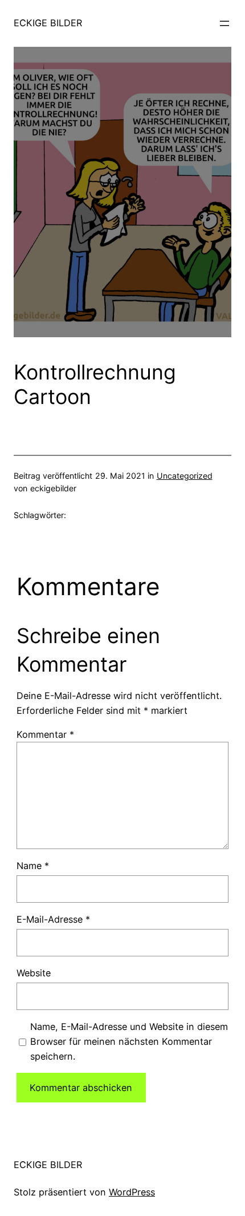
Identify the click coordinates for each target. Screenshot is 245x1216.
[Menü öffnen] (224, 23)
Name (33, 865)
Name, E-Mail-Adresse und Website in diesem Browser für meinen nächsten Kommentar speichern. (129, 1041)
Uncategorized (185, 475)
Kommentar (45, 734)
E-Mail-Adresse (53, 919)
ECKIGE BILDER (48, 23)
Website (34, 973)
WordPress (132, 1192)
